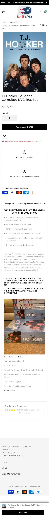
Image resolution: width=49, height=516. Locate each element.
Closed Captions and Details (29, 204)
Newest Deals (14, 22)
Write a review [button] (24, 413)
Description (9, 204)
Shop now (23, 512)
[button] (24, 390)
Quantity (6, 113)
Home (4, 22)
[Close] (46, 2)
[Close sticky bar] (46, 505)
